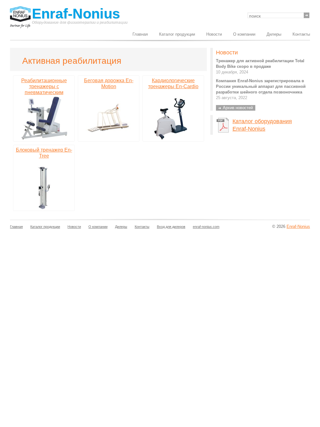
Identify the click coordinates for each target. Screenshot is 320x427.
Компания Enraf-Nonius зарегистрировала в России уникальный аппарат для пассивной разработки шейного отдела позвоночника (261, 86)
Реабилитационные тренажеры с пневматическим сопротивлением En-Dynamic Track (44, 92)
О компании (244, 34)
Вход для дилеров (171, 227)
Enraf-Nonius (76, 14)
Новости (214, 34)
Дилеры (274, 34)
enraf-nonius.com (206, 227)
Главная (140, 34)
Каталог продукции (177, 34)
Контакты (301, 34)
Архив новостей (238, 107)
